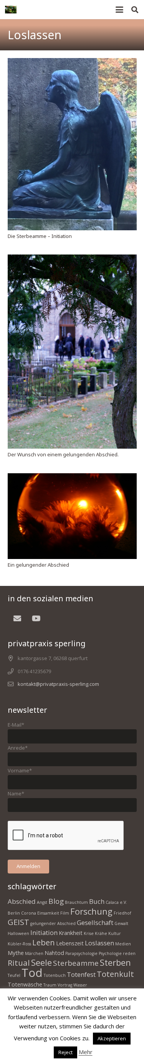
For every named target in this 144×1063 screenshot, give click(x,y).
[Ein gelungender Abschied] (72, 516)
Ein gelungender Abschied (38, 564)
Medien (123, 944)
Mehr (86, 1052)
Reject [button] (65, 1052)
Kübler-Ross (19, 944)
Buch (96, 901)
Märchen (34, 953)
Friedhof (122, 913)
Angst (42, 902)
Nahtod (54, 953)
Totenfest (81, 974)
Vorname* (20, 770)
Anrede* (18, 747)
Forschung (91, 911)
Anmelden (28, 866)
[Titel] (11, 9)
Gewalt (121, 923)
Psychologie (110, 953)
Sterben (115, 962)
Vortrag (65, 985)
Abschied (22, 901)
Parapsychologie (81, 953)
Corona (28, 913)
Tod (32, 972)
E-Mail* (16, 724)
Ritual (19, 962)
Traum (49, 985)
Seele (41, 962)
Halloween (18, 933)
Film (64, 913)
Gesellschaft (95, 922)
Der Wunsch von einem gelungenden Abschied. (63, 454)
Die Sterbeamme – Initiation (40, 236)
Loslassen (99, 942)
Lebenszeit (70, 943)
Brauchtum (76, 902)
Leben (43, 942)
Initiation (44, 932)
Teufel (14, 975)
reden (129, 953)
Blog (56, 901)
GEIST (18, 922)
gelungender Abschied (53, 923)
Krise (89, 933)
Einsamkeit (48, 913)
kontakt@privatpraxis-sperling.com (58, 683)
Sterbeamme (76, 963)
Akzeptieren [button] (112, 1038)
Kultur (114, 933)
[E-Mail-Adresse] (17, 618)
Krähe (101, 933)
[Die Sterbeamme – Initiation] (72, 144)
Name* (16, 793)
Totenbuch (55, 975)
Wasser (80, 985)
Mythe (16, 953)
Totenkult (115, 973)
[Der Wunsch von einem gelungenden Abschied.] (72, 352)
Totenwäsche (25, 984)
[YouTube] (36, 618)
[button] (119, 9)
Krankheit (71, 933)
